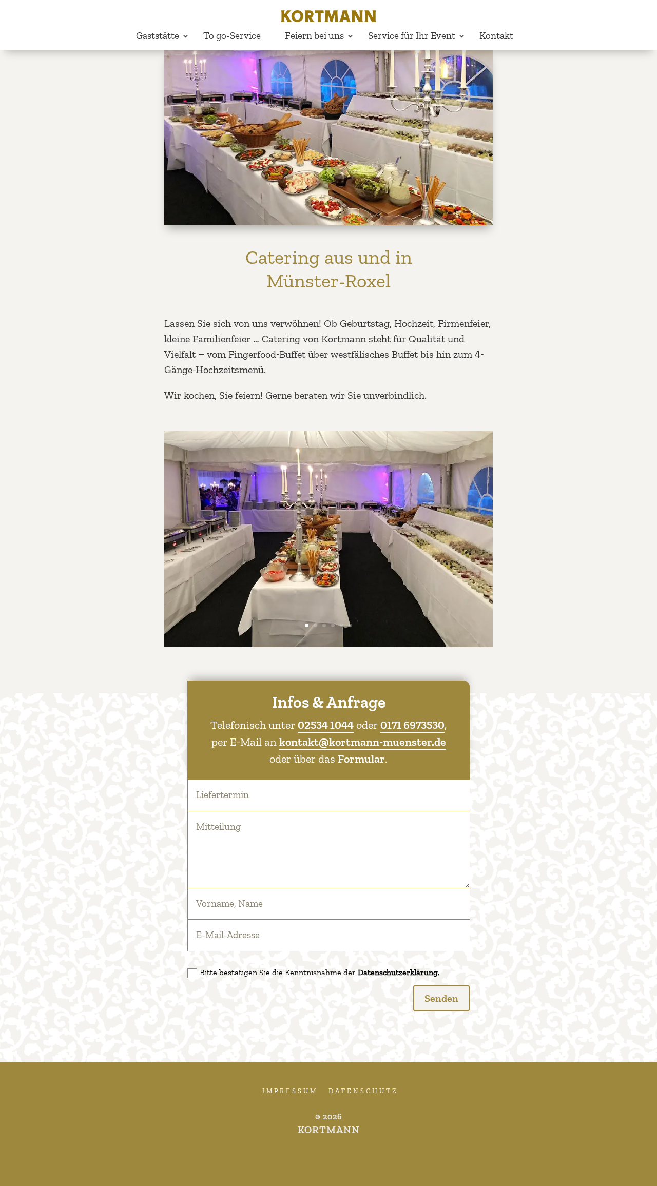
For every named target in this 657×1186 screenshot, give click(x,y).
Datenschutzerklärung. (398, 972)
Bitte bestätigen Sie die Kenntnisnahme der (319, 972)
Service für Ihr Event (411, 36)
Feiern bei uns (314, 36)
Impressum (290, 1091)
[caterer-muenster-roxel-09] (328, 643)
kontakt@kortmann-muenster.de (362, 742)
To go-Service (232, 36)
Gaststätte (157, 36)
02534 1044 (326, 725)
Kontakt (496, 36)
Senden (441, 998)
